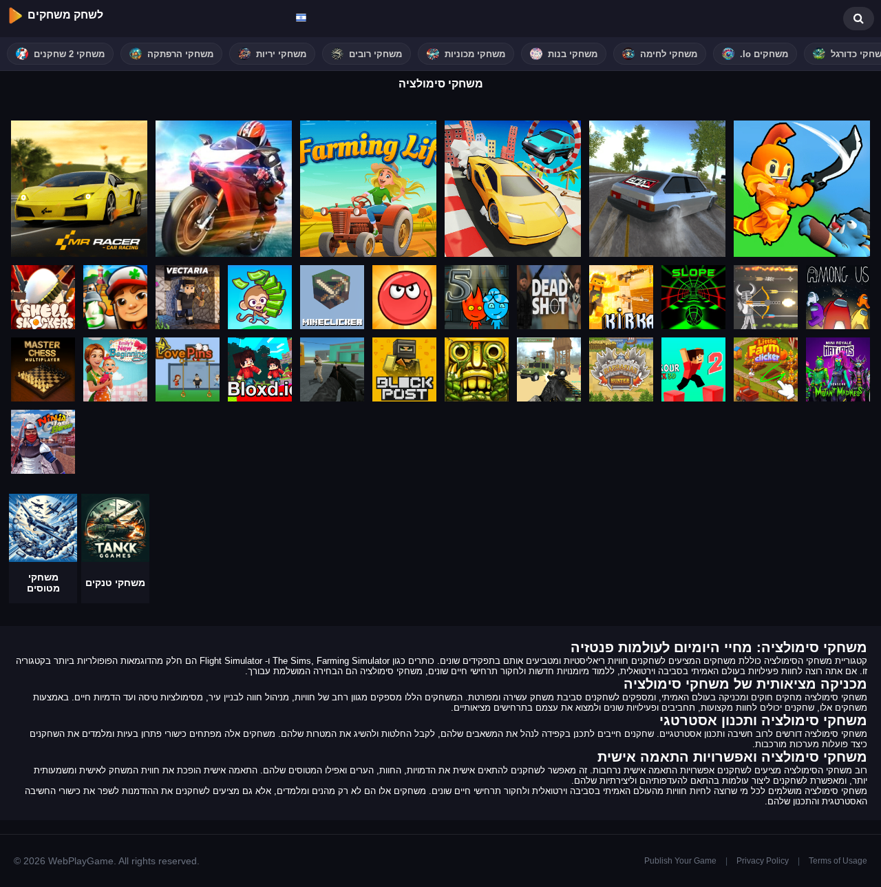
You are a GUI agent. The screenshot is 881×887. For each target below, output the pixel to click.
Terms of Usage (838, 861)
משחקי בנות (572, 54)
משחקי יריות (281, 54)
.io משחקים (764, 54)
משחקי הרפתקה (180, 54)
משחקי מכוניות (475, 54)
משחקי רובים (375, 54)
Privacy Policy (762, 861)
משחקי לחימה (668, 54)
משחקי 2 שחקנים (69, 54)
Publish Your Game (680, 861)
